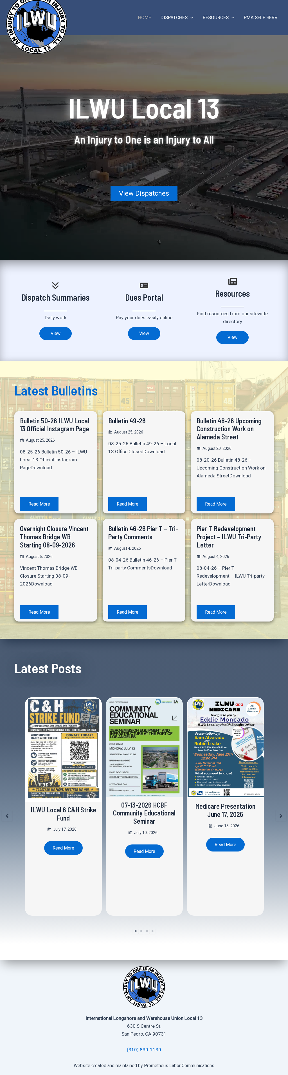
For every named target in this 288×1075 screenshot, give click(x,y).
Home (144, 17)
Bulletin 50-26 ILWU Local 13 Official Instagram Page (54, 425)
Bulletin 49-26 (127, 421)
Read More (39, 504)
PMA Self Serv (261, 17)
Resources (216, 17)
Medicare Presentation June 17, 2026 (144, 810)
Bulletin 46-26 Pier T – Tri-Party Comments (143, 532)
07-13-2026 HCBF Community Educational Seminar (63, 813)
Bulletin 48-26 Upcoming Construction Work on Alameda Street (229, 429)
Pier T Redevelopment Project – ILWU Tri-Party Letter (229, 536)
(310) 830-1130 (144, 1049)
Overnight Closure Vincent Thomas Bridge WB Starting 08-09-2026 (54, 536)
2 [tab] (141, 931)
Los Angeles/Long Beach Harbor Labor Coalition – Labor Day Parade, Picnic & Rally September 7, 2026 (225, 817)
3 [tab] (147, 931)
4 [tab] (152, 931)
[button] (144, 193)
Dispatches (174, 17)
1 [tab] (135, 931)
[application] (190, 17)
